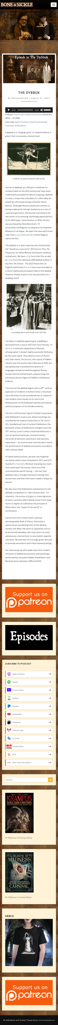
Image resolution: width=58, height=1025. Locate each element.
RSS (18, 125)
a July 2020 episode (24, 234)
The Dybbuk (29, 92)
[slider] (47, 109)
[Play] (8, 110)
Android (42, 122)
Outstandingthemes (47, 1020)
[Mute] (41, 110)
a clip (27, 256)
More (23, 125)
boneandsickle (20, 98)
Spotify (34, 122)
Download (37, 114)
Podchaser (10, 125)
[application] (29, 110)
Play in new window (22, 114)
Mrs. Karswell (18, 463)
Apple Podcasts (22, 122)
